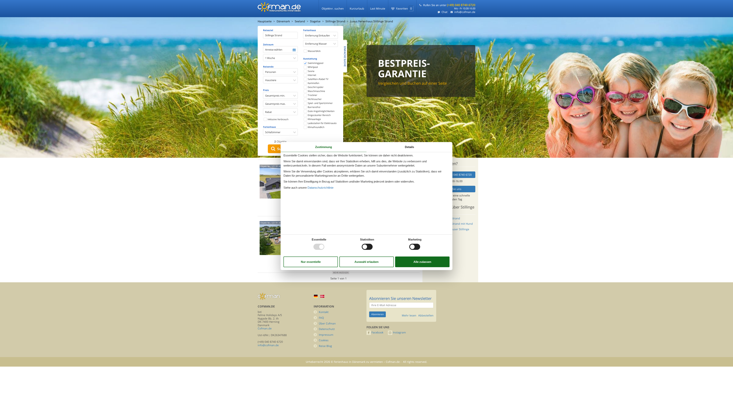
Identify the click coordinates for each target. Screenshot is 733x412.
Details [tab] (409, 147)
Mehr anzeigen (341, 272)
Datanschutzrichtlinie (320, 187)
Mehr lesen (409, 315)
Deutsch (316, 296)
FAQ (321, 317)
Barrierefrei (313, 107)
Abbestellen (426, 315)
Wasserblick (313, 51)
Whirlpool (312, 67)
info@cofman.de (464, 12)
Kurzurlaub (357, 8)
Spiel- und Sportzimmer (320, 103)
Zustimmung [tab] (323, 147)
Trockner (312, 95)
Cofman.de (265, 328)
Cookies (324, 340)
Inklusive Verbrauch (277, 119)
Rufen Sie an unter (449, 5)
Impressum (326, 334)
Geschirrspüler (315, 87)
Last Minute (377, 8)
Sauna (310, 71)
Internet (311, 75)
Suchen (282, 148)
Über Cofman (327, 323)
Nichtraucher (314, 99)
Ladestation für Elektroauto (322, 123)
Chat (444, 12)
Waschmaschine (316, 91)
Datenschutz (327, 329)
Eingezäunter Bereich (319, 115)
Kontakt (324, 312)
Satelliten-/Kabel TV (317, 79)
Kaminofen (313, 83)
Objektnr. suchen (333, 8)
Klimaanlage (314, 119)
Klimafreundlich (315, 127)
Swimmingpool (315, 63)
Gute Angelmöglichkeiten (320, 111)
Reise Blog (325, 346)
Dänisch (322, 296)
